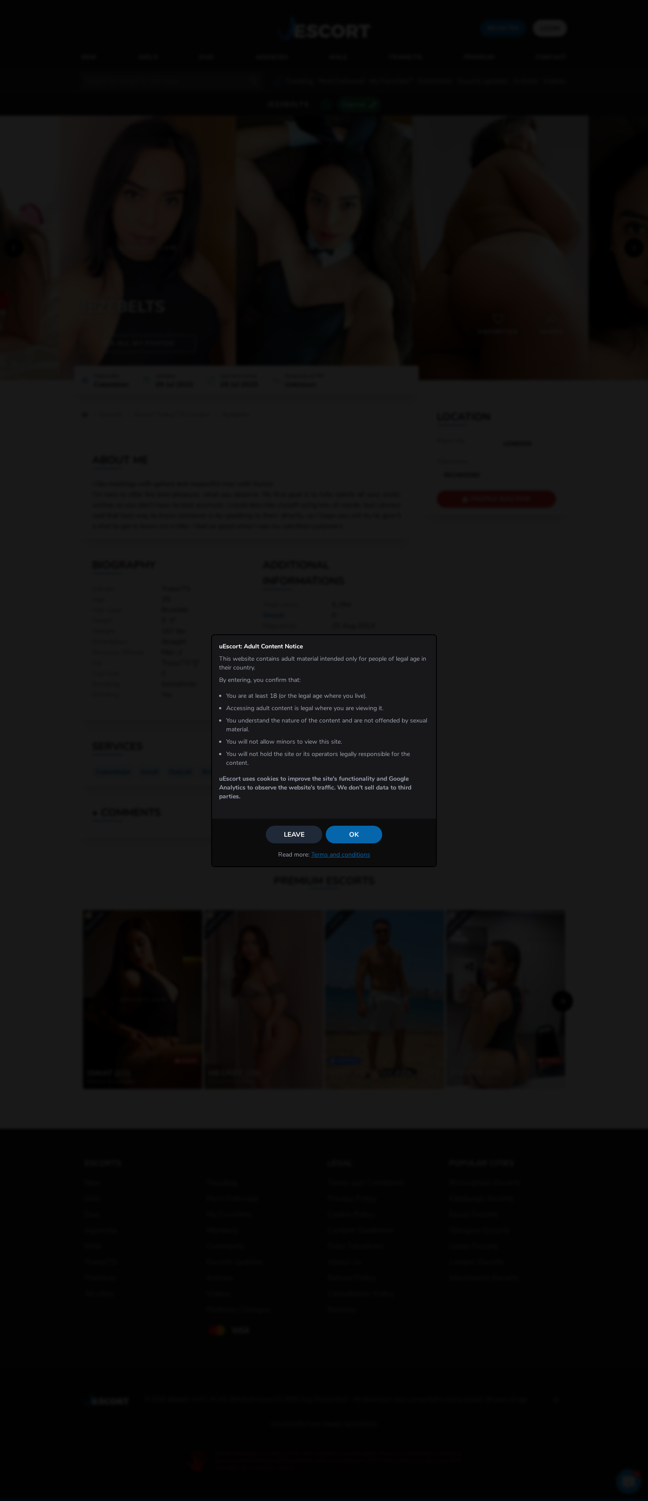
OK (354, 834)
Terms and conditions (340, 854)
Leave (294, 834)
